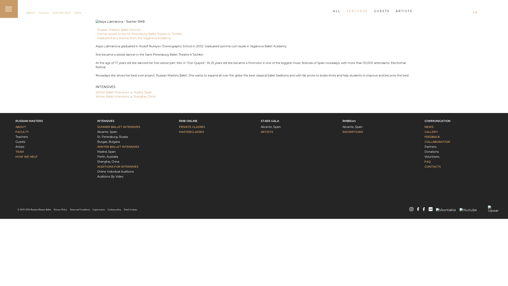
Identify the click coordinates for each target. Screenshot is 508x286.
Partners (430, 147)
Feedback (432, 137)
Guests (20, 142)
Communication (437, 121)
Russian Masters (29, 121)
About (20, 127)
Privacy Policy (60, 209)
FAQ (427, 161)
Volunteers (431, 156)
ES (482, 12)
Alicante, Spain (107, 132)
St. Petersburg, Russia (112, 137)
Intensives (105, 121)
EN (475, 12)
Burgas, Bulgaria (108, 142)
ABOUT (30, 12)
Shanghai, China (144, 96)
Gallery (431, 132)
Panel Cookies (130, 209)
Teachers (21, 137)
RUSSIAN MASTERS (40, 7)
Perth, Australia (107, 156)
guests (382, 11)
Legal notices (99, 209)
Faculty (22, 132)
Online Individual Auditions (115, 171)
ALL (337, 11)
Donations (431, 152)
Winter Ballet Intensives (112, 92)
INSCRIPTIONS (353, 132)
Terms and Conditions (80, 209)
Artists (19, 147)
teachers (357, 11)
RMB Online (188, 121)
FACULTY (43, 12)
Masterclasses (191, 132)
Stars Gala (270, 121)
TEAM (77, 12)
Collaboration (437, 142)
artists (404, 11)
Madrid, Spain (142, 92)
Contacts (432, 166)
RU (489, 12)
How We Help (26, 156)
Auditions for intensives (117, 166)
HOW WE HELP (61, 12)
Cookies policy (114, 209)
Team (19, 152)
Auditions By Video (110, 176)
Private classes (192, 127)
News (428, 127)
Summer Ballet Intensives (118, 127)
